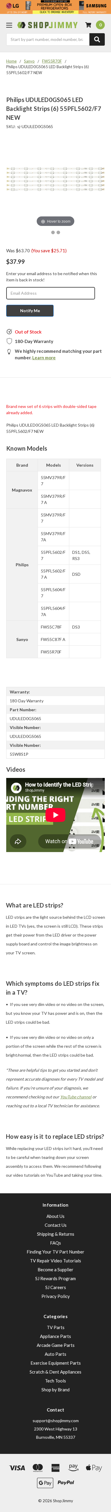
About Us (55, 1216)
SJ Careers (55, 1287)
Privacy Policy (55, 1296)
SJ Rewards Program (55, 1278)
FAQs (55, 1242)
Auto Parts (55, 1354)
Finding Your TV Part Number (55, 1251)
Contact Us (56, 1225)
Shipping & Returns (55, 1234)
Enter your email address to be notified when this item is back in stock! (51, 276)
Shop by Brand (55, 1389)
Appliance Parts (55, 1336)
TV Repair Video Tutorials (55, 1260)
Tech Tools (55, 1380)
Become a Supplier (55, 1269)
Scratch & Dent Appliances (55, 1371)
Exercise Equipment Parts (55, 1363)
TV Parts (56, 1327)
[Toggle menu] (9, 25)
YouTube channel (75, 1096)
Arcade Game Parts (56, 1345)
